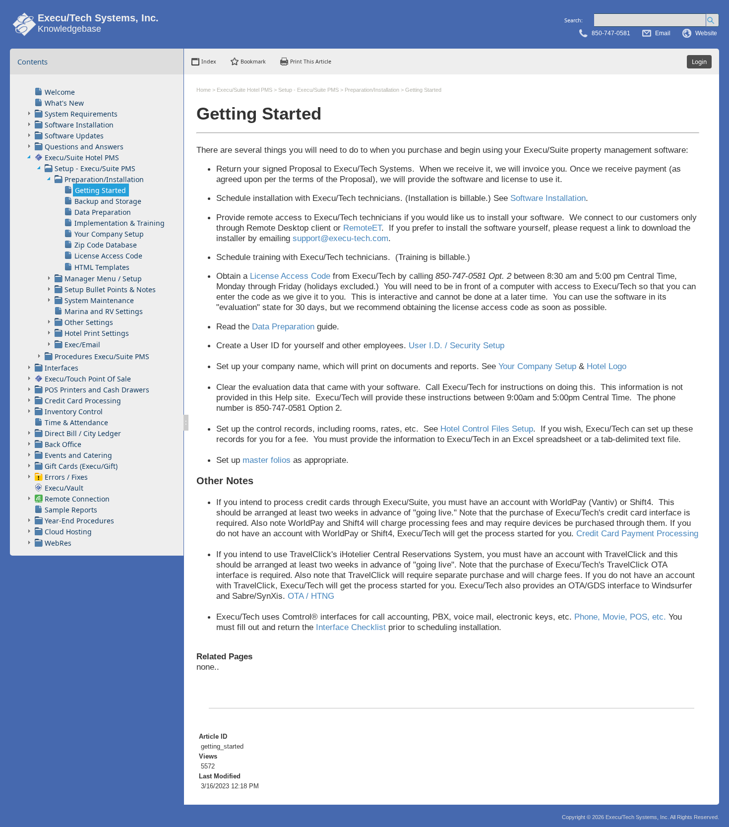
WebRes (58, 543)
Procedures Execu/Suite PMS (102, 356)
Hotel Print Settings (96, 333)
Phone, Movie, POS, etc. (620, 617)
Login (699, 62)
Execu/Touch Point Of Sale (88, 378)
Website (706, 33)
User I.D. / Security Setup (456, 345)
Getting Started (100, 190)
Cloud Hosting (68, 531)
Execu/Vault (64, 488)
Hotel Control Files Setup (486, 429)
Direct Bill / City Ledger (83, 433)
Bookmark (253, 61)
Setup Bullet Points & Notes (110, 289)
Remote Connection (77, 499)
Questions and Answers (84, 146)
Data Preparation (102, 212)
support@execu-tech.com (340, 238)
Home (203, 90)
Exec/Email (82, 344)
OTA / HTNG (311, 596)
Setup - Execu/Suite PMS (95, 168)
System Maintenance (99, 300)
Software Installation (79, 124)
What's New (64, 103)
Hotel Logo (606, 366)
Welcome (60, 92)
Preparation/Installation (104, 179)
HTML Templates (101, 267)
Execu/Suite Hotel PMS (82, 157)
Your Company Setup (109, 234)
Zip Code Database (105, 245)
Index (208, 61)
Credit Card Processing (83, 400)
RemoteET (362, 228)
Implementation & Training (119, 223)
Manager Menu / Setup (103, 278)
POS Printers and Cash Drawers (97, 389)
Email (662, 33)
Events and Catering (78, 455)
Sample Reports (71, 509)
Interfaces (61, 368)
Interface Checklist (351, 627)
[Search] (712, 20)
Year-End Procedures (79, 520)
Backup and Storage (107, 201)
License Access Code (108, 255)
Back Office (63, 444)
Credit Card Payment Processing (637, 533)
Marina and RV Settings (103, 311)
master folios (267, 460)
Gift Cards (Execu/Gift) (81, 466)
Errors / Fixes (66, 477)
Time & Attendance (76, 422)
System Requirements (81, 114)
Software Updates (74, 135)
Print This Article (310, 61)
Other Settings (88, 322)
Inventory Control (74, 411)
